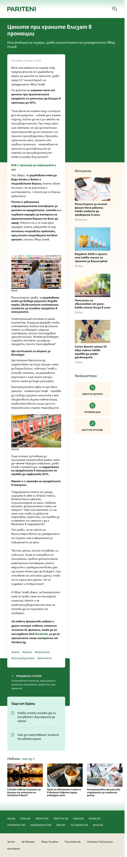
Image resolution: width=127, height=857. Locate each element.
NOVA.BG (98, 825)
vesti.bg (26, 759)
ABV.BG (11, 818)
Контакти (13, 848)
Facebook (41, 634)
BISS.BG (60, 825)
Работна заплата (92, 394)
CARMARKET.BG (16, 825)
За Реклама (28, 841)
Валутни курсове (92, 430)
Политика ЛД (73, 841)
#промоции (42, 652)
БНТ (21, 80)
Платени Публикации (100, 841)
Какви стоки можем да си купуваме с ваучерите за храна (37, 717)
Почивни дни (92, 412)
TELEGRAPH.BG (79, 825)
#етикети (44, 658)
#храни (27, 652)
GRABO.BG (94, 818)
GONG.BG (78, 818)
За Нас (11, 841)
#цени (15, 652)
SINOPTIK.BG (60, 818)
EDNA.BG (25, 818)
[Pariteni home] (21, 9)
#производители (23, 658)
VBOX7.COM (41, 818)
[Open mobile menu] (114, 9)
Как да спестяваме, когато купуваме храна (38, 737)
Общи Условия (49, 841)
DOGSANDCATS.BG (40, 825)
